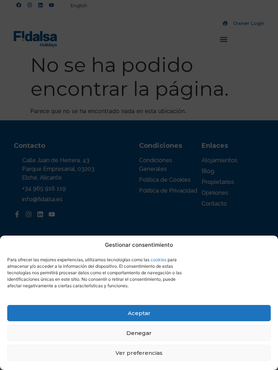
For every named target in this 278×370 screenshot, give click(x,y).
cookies (159, 259)
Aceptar (139, 313)
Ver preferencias (139, 352)
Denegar (139, 333)
